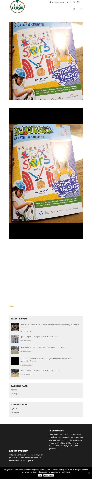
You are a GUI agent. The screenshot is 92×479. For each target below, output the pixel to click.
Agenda (14, 390)
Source (12, 306)
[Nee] (89, 473)
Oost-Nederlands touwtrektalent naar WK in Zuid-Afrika (43, 347)
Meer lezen (48, 475)
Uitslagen (15, 394)
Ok (40, 475)
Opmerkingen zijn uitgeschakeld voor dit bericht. (40, 336)
